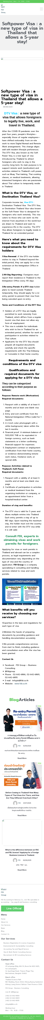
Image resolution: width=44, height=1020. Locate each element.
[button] (41, 9)
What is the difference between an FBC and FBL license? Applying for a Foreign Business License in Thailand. (22, 852)
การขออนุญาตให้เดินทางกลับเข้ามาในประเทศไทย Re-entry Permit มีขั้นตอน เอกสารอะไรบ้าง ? (22, 738)
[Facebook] (41, 1)
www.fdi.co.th (21, 683)
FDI (19, 746)
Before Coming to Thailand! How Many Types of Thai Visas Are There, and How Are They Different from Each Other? (22, 795)
